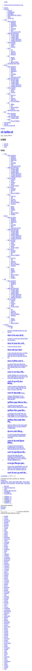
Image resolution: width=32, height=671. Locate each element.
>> (9, 476)
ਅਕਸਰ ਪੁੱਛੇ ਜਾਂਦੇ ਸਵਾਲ (10, 490)
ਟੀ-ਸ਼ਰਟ (13, 51)
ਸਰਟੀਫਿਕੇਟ (11, 14)
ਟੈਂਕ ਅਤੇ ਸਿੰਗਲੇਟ (15, 101)
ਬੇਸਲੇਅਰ (13, 54)
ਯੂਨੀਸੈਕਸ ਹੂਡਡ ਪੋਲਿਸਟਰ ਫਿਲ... (18, 402)
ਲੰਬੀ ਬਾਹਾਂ (13, 53)
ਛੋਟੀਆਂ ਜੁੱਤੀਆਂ (15, 62)
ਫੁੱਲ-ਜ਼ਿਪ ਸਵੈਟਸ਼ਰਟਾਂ (16, 173)
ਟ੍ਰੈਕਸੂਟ (13, 44)
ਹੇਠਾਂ (9, 56)
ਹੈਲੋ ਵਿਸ (13, 190)
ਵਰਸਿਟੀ (13, 47)
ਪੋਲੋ (12, 50)
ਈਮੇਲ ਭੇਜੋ (3, 507)
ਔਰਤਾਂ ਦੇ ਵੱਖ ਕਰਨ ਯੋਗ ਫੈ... (16, 335)
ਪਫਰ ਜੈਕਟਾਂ (27, 483)
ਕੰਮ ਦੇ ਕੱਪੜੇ (11, 187)
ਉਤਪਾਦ (6, 145)
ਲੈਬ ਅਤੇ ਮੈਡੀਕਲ (15, 193)
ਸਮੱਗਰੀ (6, 124)
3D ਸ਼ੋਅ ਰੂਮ (11, 18)
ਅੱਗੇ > (6, 476)
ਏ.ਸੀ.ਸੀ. (6, 325)
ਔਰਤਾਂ (5, 65)
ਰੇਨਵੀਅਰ (13, 24)
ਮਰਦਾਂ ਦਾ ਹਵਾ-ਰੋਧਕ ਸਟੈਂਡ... (16, 372)
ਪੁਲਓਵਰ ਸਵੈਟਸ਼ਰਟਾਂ (16, 41)
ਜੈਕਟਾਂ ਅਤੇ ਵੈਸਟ (12, 21)
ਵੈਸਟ (12, 30)
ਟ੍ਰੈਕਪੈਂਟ (13, 59)
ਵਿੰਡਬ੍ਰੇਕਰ (14, 26)
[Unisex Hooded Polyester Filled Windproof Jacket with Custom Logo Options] (18, 399)
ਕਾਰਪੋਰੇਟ (13, 188)
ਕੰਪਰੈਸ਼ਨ (13, 214)
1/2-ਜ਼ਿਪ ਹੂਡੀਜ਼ (15, 36)
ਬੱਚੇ (5, 112)
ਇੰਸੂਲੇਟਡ (13, 23)
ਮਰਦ (5, 20)
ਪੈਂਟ (12, 60)
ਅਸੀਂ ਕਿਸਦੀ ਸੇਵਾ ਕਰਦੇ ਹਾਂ (14, 15)
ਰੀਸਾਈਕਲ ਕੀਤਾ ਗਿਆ (13, 63)
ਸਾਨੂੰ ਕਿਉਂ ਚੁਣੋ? (8, 494)
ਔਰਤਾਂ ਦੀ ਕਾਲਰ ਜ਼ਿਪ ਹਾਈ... (16, 343)
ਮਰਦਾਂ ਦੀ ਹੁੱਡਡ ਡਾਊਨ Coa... (16, 393)
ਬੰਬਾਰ (12, 45)
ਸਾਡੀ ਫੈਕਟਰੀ (11, 12)
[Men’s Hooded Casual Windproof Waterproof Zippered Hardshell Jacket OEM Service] (18, 437)
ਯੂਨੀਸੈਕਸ (10, 326)
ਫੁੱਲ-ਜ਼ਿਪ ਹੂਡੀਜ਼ (15, 35)
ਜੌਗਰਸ (13, 57)
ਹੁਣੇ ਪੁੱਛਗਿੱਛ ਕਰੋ (7, 132)
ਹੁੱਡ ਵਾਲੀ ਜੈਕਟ (19, 483)
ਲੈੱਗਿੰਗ (12, 104)
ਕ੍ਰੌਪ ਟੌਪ (13, 95)
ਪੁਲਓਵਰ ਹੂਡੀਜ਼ (15, 38)
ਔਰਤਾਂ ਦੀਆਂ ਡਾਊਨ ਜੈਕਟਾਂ (15, 482)
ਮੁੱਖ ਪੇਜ (6, 7)
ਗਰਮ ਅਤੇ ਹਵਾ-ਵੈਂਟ (16, 32)
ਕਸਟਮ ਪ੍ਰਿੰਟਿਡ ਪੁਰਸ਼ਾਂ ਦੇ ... (16, 361)
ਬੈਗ (12, 328)
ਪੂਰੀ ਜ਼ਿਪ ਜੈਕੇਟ (4, 482)
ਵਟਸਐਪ (3, 508)
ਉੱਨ (12, 27)
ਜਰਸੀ (12, 184)
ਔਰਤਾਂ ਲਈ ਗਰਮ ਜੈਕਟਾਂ (15, 350)
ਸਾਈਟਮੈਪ (3, 480)
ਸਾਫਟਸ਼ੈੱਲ (13, 29)
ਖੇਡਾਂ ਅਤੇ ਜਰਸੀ (11, 42)
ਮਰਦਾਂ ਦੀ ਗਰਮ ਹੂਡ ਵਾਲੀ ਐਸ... (17, 473)
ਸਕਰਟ (13, 109)
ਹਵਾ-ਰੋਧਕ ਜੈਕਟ (11, 483)
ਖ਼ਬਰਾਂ (9, 17)
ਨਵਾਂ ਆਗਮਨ (7, 122)
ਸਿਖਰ (9, 48)
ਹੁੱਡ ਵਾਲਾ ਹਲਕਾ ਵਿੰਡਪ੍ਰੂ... (15, 431)
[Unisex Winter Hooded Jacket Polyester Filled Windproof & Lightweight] (18, 407)
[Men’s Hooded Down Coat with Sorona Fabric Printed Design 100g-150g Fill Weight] (18, 389)
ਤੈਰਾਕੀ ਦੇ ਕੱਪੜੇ (15, 185)
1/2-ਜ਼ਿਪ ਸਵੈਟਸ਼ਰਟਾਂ (16, 39)
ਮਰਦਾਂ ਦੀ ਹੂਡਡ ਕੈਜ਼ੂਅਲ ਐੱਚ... (17, 452)
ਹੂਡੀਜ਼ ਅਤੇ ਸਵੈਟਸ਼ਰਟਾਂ (13, 33)
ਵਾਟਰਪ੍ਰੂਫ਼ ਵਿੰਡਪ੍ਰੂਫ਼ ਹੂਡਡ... (16, 463)
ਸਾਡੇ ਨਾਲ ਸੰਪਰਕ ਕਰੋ (9, 125)
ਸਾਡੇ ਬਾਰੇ (6, 9)
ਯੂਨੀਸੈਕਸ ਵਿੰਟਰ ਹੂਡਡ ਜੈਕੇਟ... (17, 410)
